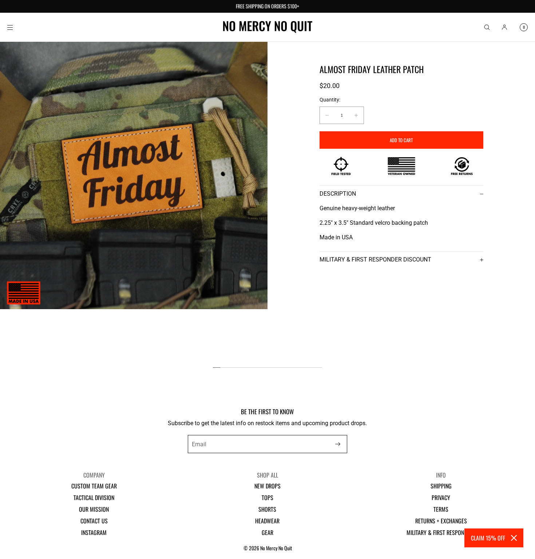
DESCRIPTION (338, 193)
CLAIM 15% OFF (488, 538)
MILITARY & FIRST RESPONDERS (441, 532)
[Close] (514, 538)
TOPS (267, 497)
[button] (487, 27)
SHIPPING (441, 486)
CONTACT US (94, 520)
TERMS (440, 509)
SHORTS (267, 509)
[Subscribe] (338, 444)
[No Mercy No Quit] (267, 27)
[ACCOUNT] (504, 27)
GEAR (267, 532)
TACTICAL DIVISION (94, 497)
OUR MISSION (94, 509)
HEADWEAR (267, 520)
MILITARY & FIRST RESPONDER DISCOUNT (375, 259)
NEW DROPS (267, 486)
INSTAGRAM (94, 532)
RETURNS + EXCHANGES (441, 520)
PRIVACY (441, 497)
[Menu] (16, 27)
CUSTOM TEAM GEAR (94, 486)
